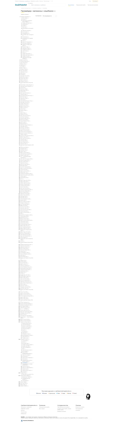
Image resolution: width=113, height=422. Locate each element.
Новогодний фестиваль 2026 (27, 300)
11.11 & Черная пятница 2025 (27, 295)
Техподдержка (79, 408)
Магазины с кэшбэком (24, 1)
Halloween (23, 65)
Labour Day (23, 151)
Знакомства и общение (27, 357)
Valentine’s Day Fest (25, 307)
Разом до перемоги (25, 265)
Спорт (24, 52)
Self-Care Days (24, 96)
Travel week (24, 176)
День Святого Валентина (27, 282)
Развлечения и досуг (27, 370)
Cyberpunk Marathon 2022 (27, 173)
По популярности (47, 16)
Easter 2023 (24, 200)
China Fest (23, 87)
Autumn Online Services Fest (27, 135)
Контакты (78, 410)
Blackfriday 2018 (25, 90)
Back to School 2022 (26, 171)
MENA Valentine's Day (26, 183)
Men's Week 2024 (25, 248)
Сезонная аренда (26, 324)
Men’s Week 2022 (25, 161)
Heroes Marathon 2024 (26, 254)
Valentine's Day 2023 (25, 193)
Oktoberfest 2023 (25, 221)
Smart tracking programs (27, 303)
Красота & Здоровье (27, 41)
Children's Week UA (25, 203)
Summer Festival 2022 (26, 166)
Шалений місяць (25, 270)
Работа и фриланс (26, 347)
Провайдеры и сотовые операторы (27, 364)
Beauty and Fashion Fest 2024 (27, 258)
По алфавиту (30, 3)
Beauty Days (24, 63)
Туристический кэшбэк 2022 (27, 174)
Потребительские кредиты (26, 379)
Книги (24, 40)
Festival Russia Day (25, 61)
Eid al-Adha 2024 (25, 256)
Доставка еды (25, 343)
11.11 (22, 111)
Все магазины (71, 5)
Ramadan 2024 (24, 197)
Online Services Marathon (26, 131)
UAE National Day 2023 (26, 234)
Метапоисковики (26, 328)
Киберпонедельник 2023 (27, 189)
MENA (22, 241)
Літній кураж (24, 261)
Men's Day (23, 99)
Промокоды (46, 1)
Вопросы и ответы (80, 407)
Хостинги (24, 371)
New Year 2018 (24, 70)
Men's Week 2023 (25, 192)
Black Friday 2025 (25, 298)
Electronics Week (25, 104)
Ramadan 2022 (24, 165)
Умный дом (25, 24)
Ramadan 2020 (24, 126)
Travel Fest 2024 (24, 262)
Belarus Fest (24, 260)
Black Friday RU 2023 (26, 228)
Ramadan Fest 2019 (25, 102)
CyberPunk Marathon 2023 (27, 215)
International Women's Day (27, 95)
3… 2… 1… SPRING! (25, 308)
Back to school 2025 (25, 293)
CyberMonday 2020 (25, 118)
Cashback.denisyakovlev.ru (26, 8)
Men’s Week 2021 (25, 142)
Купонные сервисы (27, 43)
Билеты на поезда (26, 327)
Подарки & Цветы (26, 49)
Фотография (25, 351)
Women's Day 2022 (25, 164)
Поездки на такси (26, 333)
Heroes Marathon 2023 (26, 198)
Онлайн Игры (24, 372)
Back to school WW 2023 (26, 168)
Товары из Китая (26, 56)
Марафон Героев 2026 (26, 313)
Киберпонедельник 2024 (27, 244)
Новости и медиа (26, 355)
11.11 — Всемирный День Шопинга (26, 157)
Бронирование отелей (27, 335)
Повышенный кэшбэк (44, 407)
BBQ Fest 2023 (24, 205)
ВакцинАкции (24, 123)
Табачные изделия (26, 30)
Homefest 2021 (24, 140)
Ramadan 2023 (24, 196)
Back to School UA (25, 106)
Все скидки (42, 408)
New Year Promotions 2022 (27, 158)
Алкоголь (24, 27)
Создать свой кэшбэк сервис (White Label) (64, 409)
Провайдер (44, 8)
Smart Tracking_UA (25, 302)
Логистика (25, 359)
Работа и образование (27, 367)
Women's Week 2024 (26, 249)
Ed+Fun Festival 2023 (26, 233)
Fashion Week (24, 110)
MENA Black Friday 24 (26, 276)
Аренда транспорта (27, 323)
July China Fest (24, 62)
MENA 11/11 (23, 272)
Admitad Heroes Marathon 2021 (27, 145)
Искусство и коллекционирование (27, 353)
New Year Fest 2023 (25, 188)
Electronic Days (24, 88)
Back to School (24, 107)
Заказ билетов (26, 336)
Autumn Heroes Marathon (27, 133)
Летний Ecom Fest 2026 (26, 315)
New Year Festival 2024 (26, 236)
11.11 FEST (23, 66)
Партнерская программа (93, 5)
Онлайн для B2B (26, 346)
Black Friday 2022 (25, 181)
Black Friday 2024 (25, 277)
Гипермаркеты (26, 33)
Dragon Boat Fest (25, 103)
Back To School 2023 (26, 212)
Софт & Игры (25, 50)
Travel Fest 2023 (24, 211)
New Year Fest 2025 (25, 279)
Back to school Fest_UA (26, 294)
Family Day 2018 (24, 78)
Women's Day (24, 143)
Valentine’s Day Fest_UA (26, 281)
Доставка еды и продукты (27, 35)
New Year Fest (24, 383)
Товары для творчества (28, 54)
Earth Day (23, 73)
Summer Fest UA (25, 208)
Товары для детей (27, 53)
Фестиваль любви (25, 306)
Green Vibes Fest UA (25, 310)
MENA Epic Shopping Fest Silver (26, 230)
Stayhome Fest (24, 114)
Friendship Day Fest (25, 128)
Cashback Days (24, 150)
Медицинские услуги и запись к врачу (27, 361)
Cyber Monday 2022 (25, 160)
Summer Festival (25, 116)
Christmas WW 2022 (25, 185)
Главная (17, 1)
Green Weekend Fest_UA (26, 267)
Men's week (24, 122)
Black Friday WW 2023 (26, 232)
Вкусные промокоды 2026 (27, 311)
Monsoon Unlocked (25, 127)
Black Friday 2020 (25, 137)
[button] (95, 1)
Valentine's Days (25, 98)
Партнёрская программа (63, 407)
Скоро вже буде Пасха (26, 224)
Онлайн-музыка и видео (27, 344)
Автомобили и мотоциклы (27, 29)
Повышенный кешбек (81, 5)
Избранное (23, 413)
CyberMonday (24, 94)
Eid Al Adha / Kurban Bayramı (27, 84)
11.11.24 (23, 273)
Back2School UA (24, 217)
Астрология (25, 356)
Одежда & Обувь (26, 48)
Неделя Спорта (24, 69)
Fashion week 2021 (25, 155)
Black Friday (24, 67)
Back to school (24, 59)
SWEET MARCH (24, 385)
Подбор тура (25, 338)
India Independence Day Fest (27, 83)
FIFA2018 (23, 74)
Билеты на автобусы (27, 326)
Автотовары (25, 17)
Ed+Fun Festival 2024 (26, 280)
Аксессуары (25, 31)
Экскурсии (25, 331)
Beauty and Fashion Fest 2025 (27, 290)
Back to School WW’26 (26, 320)
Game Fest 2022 (24, 186)
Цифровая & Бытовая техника (26, 58)
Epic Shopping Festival (26, 227)
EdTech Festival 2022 (25, 184)
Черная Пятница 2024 (26, 269)
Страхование (25, 380)
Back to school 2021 (25, 152)
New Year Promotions (26, 92)
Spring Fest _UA (24, 172)
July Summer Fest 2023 (26, 209)
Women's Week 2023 (26, 191)
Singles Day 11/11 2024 (26, 275)
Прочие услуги (26, 366)
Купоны (41, 1)
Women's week (24, 285)
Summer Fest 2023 (25, 207)
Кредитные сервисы (27, 377)
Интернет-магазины (26, 16)
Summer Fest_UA (25, 288)
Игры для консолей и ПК (28, 374)
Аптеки (24, 19)
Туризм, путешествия (26, 321)
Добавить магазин (61, 411)
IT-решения (25, 340)
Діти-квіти (23, 255)
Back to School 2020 (25, 130)
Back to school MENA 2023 (27, 220)
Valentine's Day (24, 71)
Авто (23, 348)
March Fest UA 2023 (25, 195)
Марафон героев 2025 (26, 287)
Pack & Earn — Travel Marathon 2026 (27, 317)
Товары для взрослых (27, 23)
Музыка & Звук (26, 46)
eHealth (24, 25)
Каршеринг (25, 332)
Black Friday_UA (24, 297)
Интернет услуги (25, 339)
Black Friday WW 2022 (26, 180)
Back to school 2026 (25, 319)
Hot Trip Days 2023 (25, 204)
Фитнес (24, 342)
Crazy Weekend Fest (25, 120)
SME (22, 213)
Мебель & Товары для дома (27, 45)
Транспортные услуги (27, 350)
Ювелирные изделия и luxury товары (27, 21)
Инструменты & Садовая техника (27, 39)
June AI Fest (24, 314)
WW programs (24, 237)
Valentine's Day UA (25, 247)
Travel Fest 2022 (24, 169)
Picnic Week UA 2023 (26, 201)
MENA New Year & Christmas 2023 (27, 239)
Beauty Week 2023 (25, 219)
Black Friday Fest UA (25, 225)
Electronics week (25, 77)
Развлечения (25, 368)
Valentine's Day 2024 (25, 246)
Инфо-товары (24, 381)
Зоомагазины (25, 36)
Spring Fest (23, 251)
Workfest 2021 (24, 148)
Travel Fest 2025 (24, 292)
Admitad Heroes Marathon (27, 86)
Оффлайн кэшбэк (34, 1)
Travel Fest (23, 91)
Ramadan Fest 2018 (25, 75)
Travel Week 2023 (25, 216)
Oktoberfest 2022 (25, 177)
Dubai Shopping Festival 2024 (27, 243)
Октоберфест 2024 (25, 252)
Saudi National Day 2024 (26, 268)
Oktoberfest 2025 (25, 223)
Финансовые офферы (26, 375)
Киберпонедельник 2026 (27, 305)
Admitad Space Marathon (26, 153)
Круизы (24, 330)
